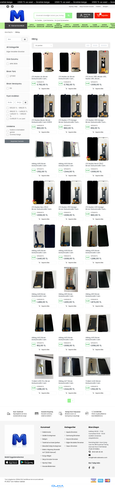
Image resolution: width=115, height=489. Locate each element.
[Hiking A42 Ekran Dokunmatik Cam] (44, 323)
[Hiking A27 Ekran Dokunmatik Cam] (71, 366)
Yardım (98, 6)
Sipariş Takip (73, 6)
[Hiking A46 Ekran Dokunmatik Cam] (44, 149)
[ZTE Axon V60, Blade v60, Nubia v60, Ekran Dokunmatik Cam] (98, 62)
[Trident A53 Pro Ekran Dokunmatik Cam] (44, 366)
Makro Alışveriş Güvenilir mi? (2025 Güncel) (51, 450)
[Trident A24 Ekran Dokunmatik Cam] (98, 366)
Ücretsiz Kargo (15, 134)
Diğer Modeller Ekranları (15, 51)
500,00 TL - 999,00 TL (18, 108)
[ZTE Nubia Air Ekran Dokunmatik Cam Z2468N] (44, 62)
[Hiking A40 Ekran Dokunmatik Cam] (98, 323)
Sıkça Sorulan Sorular (87, 6)
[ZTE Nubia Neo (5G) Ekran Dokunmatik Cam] (44, 192)
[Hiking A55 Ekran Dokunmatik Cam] (71, 279)
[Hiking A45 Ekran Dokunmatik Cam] (44, 236)
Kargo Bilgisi (46, 456)
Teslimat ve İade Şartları (51, 442)
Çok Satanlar (48, 20)
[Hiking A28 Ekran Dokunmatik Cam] (44, 279)
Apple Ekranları (71, 432)
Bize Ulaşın (94, 427)
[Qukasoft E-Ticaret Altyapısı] (57, 486)
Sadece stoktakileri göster (17, 131)
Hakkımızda (46, 432)
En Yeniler (38, 20)
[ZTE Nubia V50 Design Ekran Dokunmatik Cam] (71, 192)
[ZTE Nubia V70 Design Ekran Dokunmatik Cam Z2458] (71, 105)
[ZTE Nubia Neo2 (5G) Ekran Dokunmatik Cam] (98, 149)
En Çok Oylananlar (62, 20)
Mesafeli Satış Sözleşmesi (51, 446)
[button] (102, 15)
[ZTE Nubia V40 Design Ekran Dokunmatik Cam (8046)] (98, 192)
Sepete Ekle (45, 89)
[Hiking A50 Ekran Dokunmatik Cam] (98, 279)
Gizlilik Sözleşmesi (48, 435)
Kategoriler (70, 427)
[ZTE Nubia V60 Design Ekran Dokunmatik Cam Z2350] (98, 105)
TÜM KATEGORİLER (17, 26)
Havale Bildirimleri (48, 466)
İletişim (105, 6)
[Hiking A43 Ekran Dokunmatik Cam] (71, 323)
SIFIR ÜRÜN (13, 64)
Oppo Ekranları (71, 446)
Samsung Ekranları (73, 435)
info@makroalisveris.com (98, 457)
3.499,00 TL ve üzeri (17, 119)
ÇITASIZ (12, 76)
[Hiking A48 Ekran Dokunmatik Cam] (71, 236)
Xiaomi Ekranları (72, 439)
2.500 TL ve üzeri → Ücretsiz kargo (34, 2)
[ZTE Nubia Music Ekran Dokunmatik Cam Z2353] (44, 105)
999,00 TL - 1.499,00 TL (19, 111)
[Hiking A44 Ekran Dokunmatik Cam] (71, 149)
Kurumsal (45, 427)
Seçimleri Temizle (17, 141)
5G (11, 88)
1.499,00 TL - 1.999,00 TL (18, 115)
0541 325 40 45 (97, 452)
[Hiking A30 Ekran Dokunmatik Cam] (98, 236)
